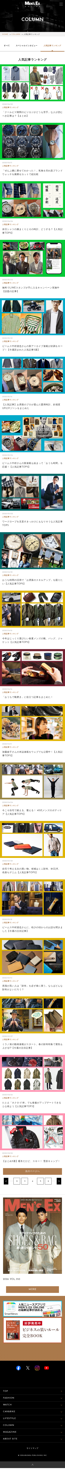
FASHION (8, 1398)
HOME (5, 34)
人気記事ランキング (52, 46)
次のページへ (32, 1171)
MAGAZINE (9, 1432)
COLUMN (15, 34)
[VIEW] (32, 82)
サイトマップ (32, 1448)
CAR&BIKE (9, 1412)
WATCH (7, 1405)
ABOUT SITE (10, 1439)
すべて (7, 46)
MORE (32, 1289)
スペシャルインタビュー (26, 46)
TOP (5, 1391)
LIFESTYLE (9, 1418)
